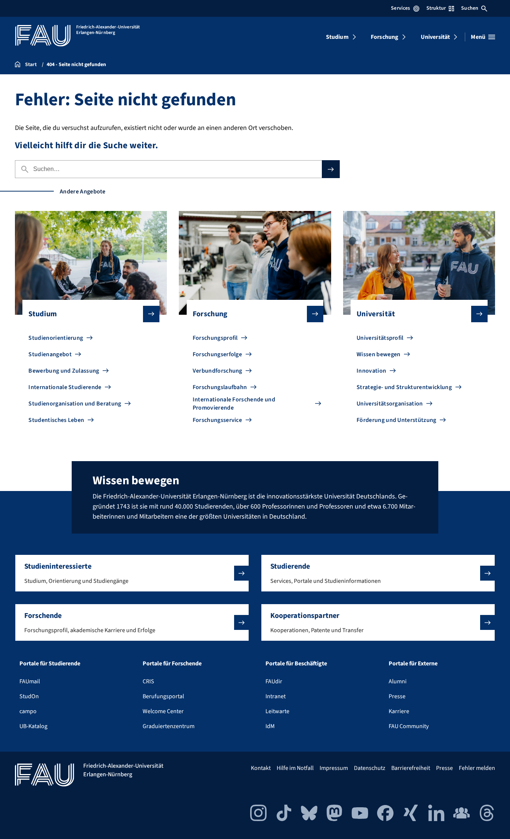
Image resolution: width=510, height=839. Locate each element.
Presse (397, 696)
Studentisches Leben (56, 420)
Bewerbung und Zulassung (63, 371)
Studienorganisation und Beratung (74, 404)
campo (28, 711)
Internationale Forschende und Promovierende (234, 403)
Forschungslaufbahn (220, 387)
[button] (132, 573)
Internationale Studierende (64, 387)
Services (400, 8)
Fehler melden (477, 768)
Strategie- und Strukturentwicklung (404, 387)
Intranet (275, 696)
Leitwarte (277, 711)
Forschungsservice (217, 420)
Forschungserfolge (217, 354)
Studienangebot (49, 354)
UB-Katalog (33, 726)
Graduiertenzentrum (169, 726)
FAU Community (409, 726)
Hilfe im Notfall (295, 768)
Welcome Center (163, 711)
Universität (435, 37)
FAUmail (29, 681)
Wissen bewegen (378, 354)
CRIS (148, 681)
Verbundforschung (217, 371)
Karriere (399, 711)
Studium (337, 37)
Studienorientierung (55, 338)
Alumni (398, 681)
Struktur (436, 8)
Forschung (384, 37)
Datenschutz (369, 768)
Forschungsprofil (215, 338)
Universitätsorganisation (390, 404)
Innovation (371, 371)
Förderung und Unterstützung (396, 420)
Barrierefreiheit (410, 768)
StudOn (29, 696)
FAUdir (273, 681)
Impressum (334, 768)
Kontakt (261, 768)
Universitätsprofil (380, 338)
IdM (270, 726)
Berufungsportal (163, 696)
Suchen (469, 8)
